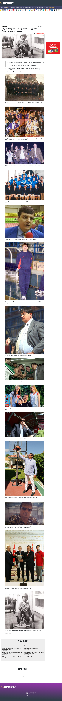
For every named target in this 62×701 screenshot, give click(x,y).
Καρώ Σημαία (25, 7)
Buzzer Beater (4, 26)
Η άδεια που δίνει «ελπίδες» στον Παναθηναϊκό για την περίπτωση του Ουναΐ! (11, 645)
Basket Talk (18, 7)
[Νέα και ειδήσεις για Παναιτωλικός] (21, 9)
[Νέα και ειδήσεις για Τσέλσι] (47, 9)
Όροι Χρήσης (28, 692)
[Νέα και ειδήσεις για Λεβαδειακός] (30, 9)
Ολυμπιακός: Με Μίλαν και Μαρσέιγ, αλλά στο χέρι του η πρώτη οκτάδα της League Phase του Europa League (34, 657)
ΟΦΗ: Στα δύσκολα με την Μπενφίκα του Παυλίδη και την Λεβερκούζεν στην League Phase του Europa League (11, 657)
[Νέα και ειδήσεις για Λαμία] (12, 9)
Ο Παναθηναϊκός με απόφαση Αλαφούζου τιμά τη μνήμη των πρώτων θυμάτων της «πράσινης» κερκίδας (33, 645)
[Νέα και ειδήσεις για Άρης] (3, 9)
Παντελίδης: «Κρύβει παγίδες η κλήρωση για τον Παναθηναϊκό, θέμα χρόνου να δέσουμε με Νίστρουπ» (11, 649)
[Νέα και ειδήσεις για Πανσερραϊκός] (23, 9)
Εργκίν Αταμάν (42, 33)
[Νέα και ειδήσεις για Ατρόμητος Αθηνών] (7, 9)
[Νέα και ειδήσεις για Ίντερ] (59, 9)
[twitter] (60, 687)
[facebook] (59, 687)
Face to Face (34, 7)
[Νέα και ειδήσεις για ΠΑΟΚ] (25, 9)
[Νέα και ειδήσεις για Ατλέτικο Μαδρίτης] (36, 9)
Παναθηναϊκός (38, 33)
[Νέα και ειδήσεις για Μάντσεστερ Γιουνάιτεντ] (45, 9)
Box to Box (43, 7)
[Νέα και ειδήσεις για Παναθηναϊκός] (19, 9)
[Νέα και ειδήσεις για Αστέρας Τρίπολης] (5, 9)
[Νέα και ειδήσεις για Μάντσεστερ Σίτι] (39, 9)
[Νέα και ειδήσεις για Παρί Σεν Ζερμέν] (52, 9)
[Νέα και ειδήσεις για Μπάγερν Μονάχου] (50, 9)
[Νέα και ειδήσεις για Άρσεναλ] (41, 9)
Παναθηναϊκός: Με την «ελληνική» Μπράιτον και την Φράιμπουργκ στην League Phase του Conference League (34, 653)
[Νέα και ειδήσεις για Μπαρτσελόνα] (34, 9)
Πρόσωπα (5, 7)
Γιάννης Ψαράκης (41, 59)
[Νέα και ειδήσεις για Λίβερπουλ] (43, 9)
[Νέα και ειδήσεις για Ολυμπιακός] (14, 9)
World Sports (29, 7)
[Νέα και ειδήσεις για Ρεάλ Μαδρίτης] (32, 9)
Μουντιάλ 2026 (51, 7)
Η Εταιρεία (33, 693)
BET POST (8, 7)
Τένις (21, 7)
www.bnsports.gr (8, 633)
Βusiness (47, 7)
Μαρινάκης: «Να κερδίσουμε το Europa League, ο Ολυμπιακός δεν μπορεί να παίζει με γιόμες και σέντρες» (12, 653)
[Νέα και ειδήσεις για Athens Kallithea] (27, 9)
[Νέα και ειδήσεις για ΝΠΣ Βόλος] (10, 9)
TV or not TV (39, 7)
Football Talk (13, 7)
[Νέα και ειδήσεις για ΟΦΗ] (16, 9)
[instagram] (58, 687)
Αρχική (2, 7)
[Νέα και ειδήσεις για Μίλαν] (56, 9)
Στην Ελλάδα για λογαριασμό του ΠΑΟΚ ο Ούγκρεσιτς (31, 648)
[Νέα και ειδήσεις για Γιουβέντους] (54, 9)
